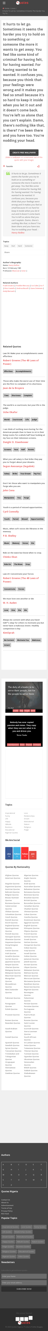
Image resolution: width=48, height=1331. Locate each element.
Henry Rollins (17, 232)
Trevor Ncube (22, 735)
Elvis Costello (9, 288)
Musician (16, 271)
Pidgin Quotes (8, 1246)
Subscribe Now (24, 1289)
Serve (33, 711)
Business (8, 827)
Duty (21, 711)
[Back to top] (39, 1315)
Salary (6, 473)
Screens (7, 449)
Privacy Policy (7, 1211)
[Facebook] (17, 1319)
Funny (7, 816)
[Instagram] (26, 1319)
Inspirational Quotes (10, 1227)
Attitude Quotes (23, 1241)
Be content (9, 640)
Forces (21, 589)
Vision (22, 745)
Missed (25, 519)
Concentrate (9, 589)
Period (15, 519)
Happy (7, 821)
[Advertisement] (24, 317)
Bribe (15, 473)
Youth (7, 519)
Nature (26, 824)
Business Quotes (23, 1246)
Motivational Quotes (25, 1237)
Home (7, 8)
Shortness (16, 395)
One (13, 610)
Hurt (13, 246)
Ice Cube (34, 285)
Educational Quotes (26, 1251)
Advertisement (7, 1205)
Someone (28, 246)
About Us (5, 1202)
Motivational (29, 821)
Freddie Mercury (23, 285)
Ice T (42, 285)
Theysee (29, 745)
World (6, 419)
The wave (18, 564)
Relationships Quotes (23, 1232)
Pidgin (26, 830)
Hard (20, 246)
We (25, 610)
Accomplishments (23, 371)
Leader (15, 711)
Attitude (8, 824)
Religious (27, 827)
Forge (26, 498)
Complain (28, 395)
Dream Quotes (8, 1237)
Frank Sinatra (8, 285)
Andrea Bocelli (23, 288)
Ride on (7, 564)
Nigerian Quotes (11, 832)
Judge (34, 419)
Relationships (29, 816)
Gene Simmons (36, 288)
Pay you (37, 473)
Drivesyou (37, 745)
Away (6, 246)
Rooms (31, 449)
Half (23, 449)
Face (16, 449)
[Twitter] (22, 1319)
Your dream (25, 473)
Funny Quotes (39, 1227)
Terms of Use (6, 1208)
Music (6, 543)
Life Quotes (7, 1232)
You (19, 498)
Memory (15, 543)
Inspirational (10, 813)
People (27, 711)
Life (27, 419)
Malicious (36, 640)
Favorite (9, 166)
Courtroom (17, 419)
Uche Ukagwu (37, 1327)
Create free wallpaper (24, 152)
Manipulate (9, 498)
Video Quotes (23, 1256)
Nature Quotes (38, 1241)
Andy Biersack (8, 291)
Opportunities (37, 519)
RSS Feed (5, 1213)
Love (13, 8)
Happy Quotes (8, 1241)
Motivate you (23, 640)
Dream (26, 818)
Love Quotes (26, 1227)
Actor (23, 271)
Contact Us (5, 1200)
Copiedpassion (13, 745)
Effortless (8, 371)
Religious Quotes (9, 1251)
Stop (28, 564)
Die (32, 543)
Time (6, 395)
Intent (7, 645)
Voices (25, 543)
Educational (9, 830)
